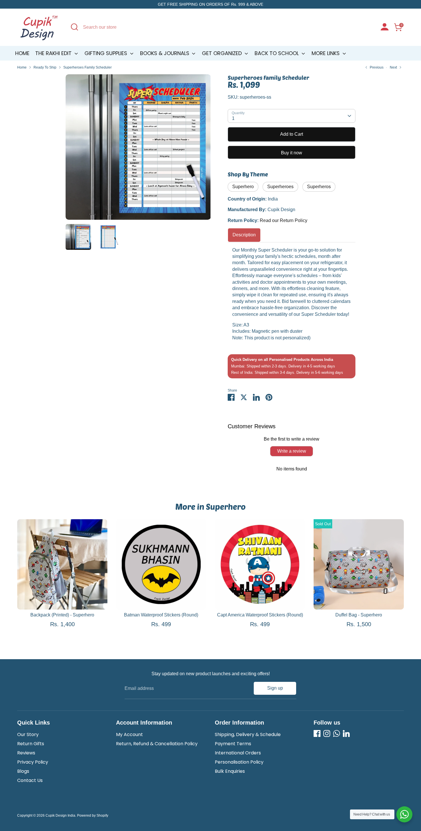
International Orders (238, 753)
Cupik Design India (60, 816)
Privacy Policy (32, 762)
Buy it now (291, 152)
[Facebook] (317, 733)
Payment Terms (233, 743)
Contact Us (30, 780)
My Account (129, 734)
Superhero (243, 186)
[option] (138, 149)
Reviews (26, 753)
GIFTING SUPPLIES (106, 53)
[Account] (384, 27)
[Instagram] (326, 733)
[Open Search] (74, 27)
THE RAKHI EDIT (54, 53)
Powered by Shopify (92, 816)
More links (326, 53)
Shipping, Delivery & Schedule (248, 734)
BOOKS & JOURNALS (165, 53)
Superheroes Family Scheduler (87, 67)
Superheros (319, 186)
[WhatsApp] (336, 733)
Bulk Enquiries (230, 771)
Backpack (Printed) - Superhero (62, 614)
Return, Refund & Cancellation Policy (157, 743)
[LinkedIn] (346, 733)
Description (244, 234)
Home (22, 53)
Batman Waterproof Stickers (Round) (161, 614)
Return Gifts (30, 743)
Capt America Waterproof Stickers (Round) (260, 614)
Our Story (28, 734)
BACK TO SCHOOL (277, 53)
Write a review (291, 451)
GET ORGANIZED (222, 53)
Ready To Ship (45, 67)
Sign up (275, 688)
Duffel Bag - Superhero (358, 614)
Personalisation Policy (239, 762)
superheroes (280, 186)
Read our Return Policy (283, 220)
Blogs (23, 771)
